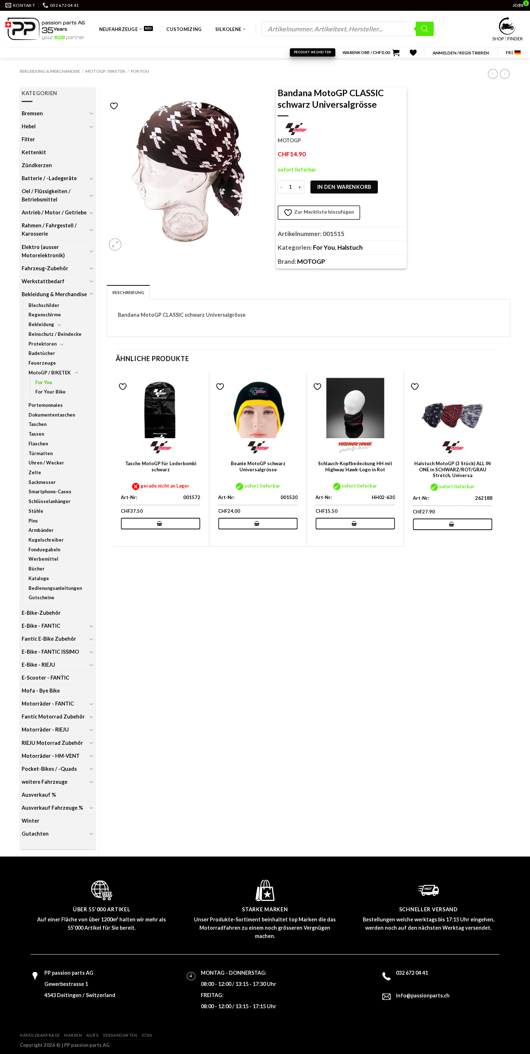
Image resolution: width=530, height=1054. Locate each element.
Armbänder (41, 530)
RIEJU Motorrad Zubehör (52, 743)
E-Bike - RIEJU (38, 665)
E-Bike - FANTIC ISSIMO (50, 652)
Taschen (37, 424)
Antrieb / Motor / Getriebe (54, 212)
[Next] (497, 458)
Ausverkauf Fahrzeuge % (52, 808)
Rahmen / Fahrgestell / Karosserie (49, 229)
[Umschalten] (91, 113)
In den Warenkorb (344, 187)
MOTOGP (311, 261)
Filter (28, 139)
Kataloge (38, 578)
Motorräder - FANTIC (48, 704)
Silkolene (228, 29)
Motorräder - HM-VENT (51, 756)
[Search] (425, 29)
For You (140, 71)
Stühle (35, 511)
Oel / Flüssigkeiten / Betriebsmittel (46, 195)
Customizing (184, 29)
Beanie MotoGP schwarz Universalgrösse (258, 466)
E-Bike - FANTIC (41, 626)
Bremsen (32, 113)
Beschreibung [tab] (128, 292)
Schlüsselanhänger (49, 501)
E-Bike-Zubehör (41, 613)
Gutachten (35, 834)
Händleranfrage (40, 1035)
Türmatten (40, 453)
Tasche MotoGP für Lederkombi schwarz (160, 466)
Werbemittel (43, 559)
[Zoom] (115, 244)
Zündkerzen (37, 165)
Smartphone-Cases (49, 491)
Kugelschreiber (46, 540)
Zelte (34, 472)
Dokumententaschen (51, 415)
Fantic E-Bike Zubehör (49, 639)
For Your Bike (50, 392)
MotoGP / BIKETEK (105, 71)
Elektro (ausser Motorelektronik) (43, 251)
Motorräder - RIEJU (45, 729)
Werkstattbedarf (43, 281)
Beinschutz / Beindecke (54, 334)
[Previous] (116, 458)
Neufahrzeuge (118, 29)
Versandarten (120, 1035)
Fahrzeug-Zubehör (45, 268)
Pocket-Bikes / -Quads (49, 769)
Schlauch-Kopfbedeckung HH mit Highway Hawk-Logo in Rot (355, 466)
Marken (73, 1035)
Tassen (36, 434)
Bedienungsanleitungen (55, 588)
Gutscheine (41, 597)
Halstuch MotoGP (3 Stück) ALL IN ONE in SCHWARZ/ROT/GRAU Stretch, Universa (452, 470)
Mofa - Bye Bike (41, 691)
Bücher (36, 569)
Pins (33, 521)
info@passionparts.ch (423, 995)
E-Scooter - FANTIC (45, 678)
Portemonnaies (45, 405)
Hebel (29, 126)
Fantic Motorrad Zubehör (53, 716)
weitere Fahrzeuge (44, 782)
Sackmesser (42, 482)
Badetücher (41, 353)
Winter (30, 821)
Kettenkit (34, 152)
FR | (509, 52)
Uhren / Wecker (46, 463)
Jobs (146, 1035)
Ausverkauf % (39, 795)
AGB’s (92, 1035)
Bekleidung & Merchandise (50, 71)
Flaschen (38, 443)
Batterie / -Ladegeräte (49, 178)
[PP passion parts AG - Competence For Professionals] (45, 29)
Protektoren (42, 344)
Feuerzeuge (42, 363)
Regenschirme (44, 314)
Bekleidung (41, 324)
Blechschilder (43, 305)
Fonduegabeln (44, 549)
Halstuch (350, 247)
